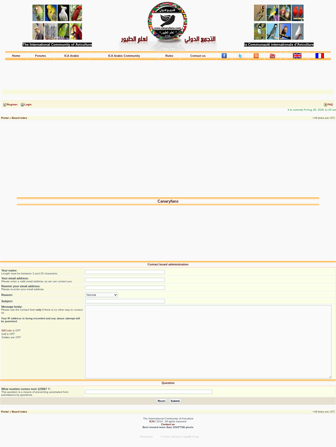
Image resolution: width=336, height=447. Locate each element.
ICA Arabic (71, 55)
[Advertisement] (168, 72)
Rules (169, 55)
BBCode (7, 330)
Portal (5, 117)
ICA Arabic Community (124, 55)
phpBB (157, 436)
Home (16, 55)
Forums (40, 55)
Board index (19, 117)
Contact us (198, 55)
